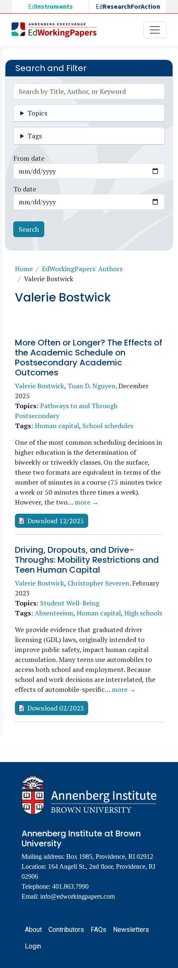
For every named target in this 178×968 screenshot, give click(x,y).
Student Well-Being (69, 603)
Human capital (57, 425)
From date (28, 158)
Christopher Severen (98, 583)
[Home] (57, 29)
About (33, 930)
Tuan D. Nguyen (91, 385)
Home (24, 268)
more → (87, 502)
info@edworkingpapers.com (77, 896)
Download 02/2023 (55, 708)
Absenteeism (54, 613)
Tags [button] (34, 135)
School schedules (107, 425)
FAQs (98, 930)
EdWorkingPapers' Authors (82, 268)
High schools (143, 613)
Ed (50, 6)
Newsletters (131, 930)
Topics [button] (37, 113)
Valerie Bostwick (39, 385)
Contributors (66, 930)
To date (24, 189)
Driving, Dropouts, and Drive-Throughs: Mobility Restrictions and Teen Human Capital (87, 560)
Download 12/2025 (55, 520)
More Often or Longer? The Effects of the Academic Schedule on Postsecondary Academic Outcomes (88, 357)
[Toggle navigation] (154, 30)
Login (33, 946)
